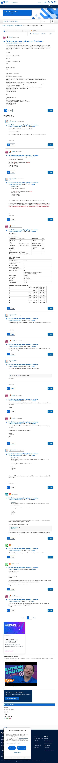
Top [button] (6, 727)
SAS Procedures (18, 25)
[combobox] (28, 21)
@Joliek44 (13, 186)
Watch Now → (9, 651)
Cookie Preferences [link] (4, 761)
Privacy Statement (11, 761)
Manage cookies (17, 752)
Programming (10, 25)
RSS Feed (35, 31)
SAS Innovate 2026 (7, 635)
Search (45, 2)
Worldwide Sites (49, 2)
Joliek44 (11, 37)
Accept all (11, 748)
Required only (21, 748)
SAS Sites (55, 2)
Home (4, 25)
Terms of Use (20, 761)
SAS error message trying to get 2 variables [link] (34, 25)
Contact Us (52, 2)
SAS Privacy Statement (23, 738)
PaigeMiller (14, 121)
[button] (4, 41)
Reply (51, 110)
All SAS (39, 2)
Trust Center (27, 761)
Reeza (13, 544)
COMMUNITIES (14, 2)
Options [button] (7, 31)
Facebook (2, 756)
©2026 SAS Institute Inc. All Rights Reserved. (40, 761)
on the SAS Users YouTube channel (18, 686)
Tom (13, 494)
